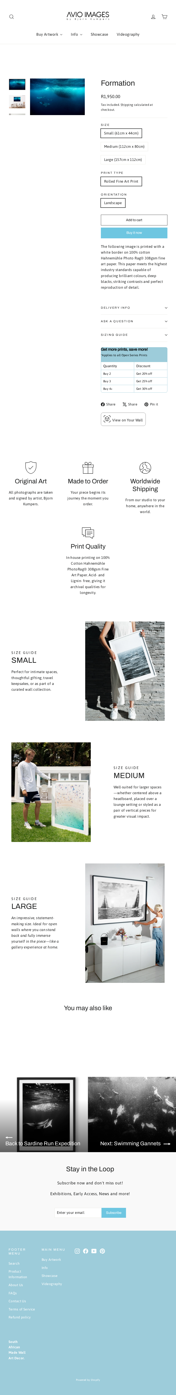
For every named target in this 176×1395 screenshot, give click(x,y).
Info (75, 34)
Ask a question (117, 321)
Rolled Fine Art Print (121, 181)
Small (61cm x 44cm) (121, 133)
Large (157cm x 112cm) (123, 159)
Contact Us (17, 1301)
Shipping (127, 104)
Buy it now (134, 232)
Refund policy (20, 1317)
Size (105, 124)
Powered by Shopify (88, 1379)
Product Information (18, 1274)
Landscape (113, 203)
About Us (16, 1285)
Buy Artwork (47, 34)
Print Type (112, 172)
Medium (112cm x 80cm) (124, 146)
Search (14, 1263)
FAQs (13, 1293)
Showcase (99, 34)
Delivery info (115, 307)
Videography (128, 34)
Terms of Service (22, 1309)
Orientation (114, 194)
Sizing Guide (114, 334)
